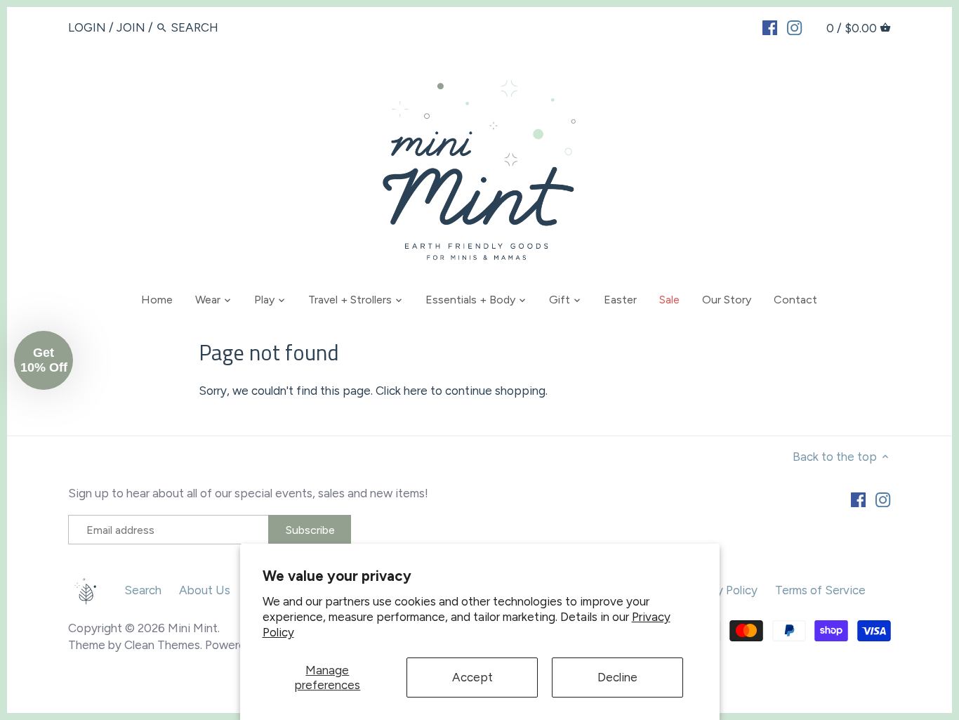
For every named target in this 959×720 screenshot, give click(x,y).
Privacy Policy (721, 590)
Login (87, 27)
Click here (402, 391)
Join (131, 27)
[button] (43, 360)
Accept (472, 677)
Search (142, 590)
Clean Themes (162, 645)
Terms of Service (820, 590)
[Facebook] (769, 26)
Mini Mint (193, 628)
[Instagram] (794, 26)
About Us (204, 590)
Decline (617, 677)
